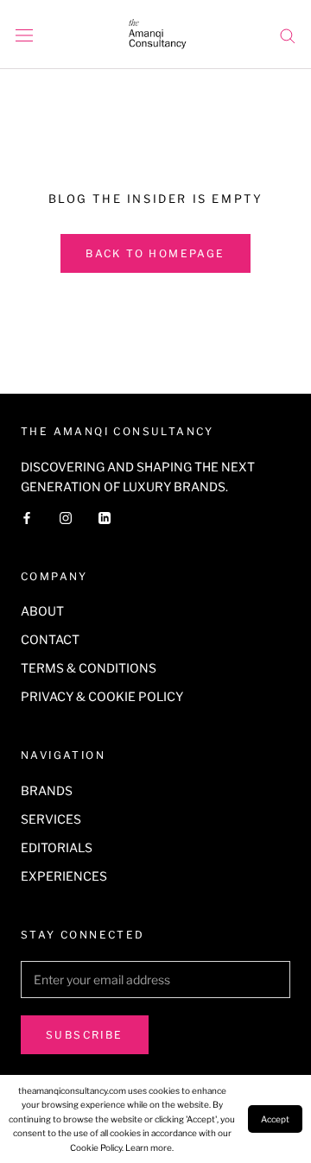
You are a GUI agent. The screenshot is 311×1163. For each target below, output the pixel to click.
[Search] (287, 35)
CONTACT (50, 639)
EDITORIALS (56, 847)
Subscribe (85, 1034)
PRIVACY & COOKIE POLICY (102, 696)
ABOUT (42, 611)
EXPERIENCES (64, 876)
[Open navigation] (24, 34)
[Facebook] (27, 517)
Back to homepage (155, 253)
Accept (275, 1119)
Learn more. (149, 1147)
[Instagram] (66, 517)
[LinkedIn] (104, 517)
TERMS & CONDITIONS (88, 668)
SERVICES (51, 819)
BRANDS (47, 790)
